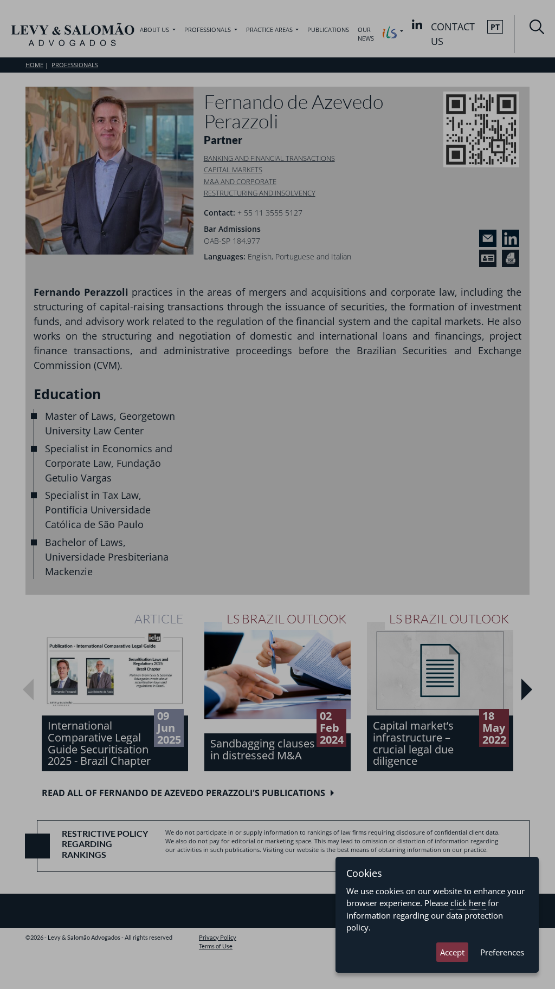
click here (468, 902)
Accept (452, 952)
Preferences (502, 952)
